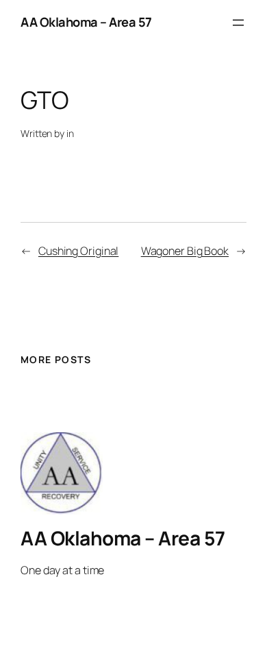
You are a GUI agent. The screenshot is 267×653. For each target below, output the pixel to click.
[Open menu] (238, 22)
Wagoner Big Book (185, 250)
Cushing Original (78, 250)
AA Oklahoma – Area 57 (86, 22)
